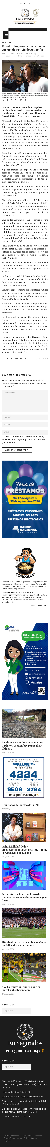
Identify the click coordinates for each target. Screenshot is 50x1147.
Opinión (19, 1138)
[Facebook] (21, 3)
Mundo (30, 1136)
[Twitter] (25, 3)
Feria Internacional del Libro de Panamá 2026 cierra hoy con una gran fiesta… (24, 897)
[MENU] (5, 35)
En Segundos (36, 54)
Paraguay (7, 56)
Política (7, 1136)
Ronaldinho (17, 56)
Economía (15, 1136)
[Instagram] (28, 3)
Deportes (6, 42)
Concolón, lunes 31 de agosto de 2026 (17, 592)
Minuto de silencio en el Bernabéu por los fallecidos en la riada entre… (25, 943)
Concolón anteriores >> (39, 606)
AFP (3, 54)
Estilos (26, 1138)
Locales (24, 1136)
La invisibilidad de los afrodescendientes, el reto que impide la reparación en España (24, 849)
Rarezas (34, 1138)
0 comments (43, 358)
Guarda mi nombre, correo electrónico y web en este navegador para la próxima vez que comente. (23, 439)
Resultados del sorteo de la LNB (20, 805)
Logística (7, 1141)
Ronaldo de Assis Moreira (34, 56)
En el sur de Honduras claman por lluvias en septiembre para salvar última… (22, 745)
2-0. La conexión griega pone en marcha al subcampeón (21, 988)
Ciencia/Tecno (9, 1138)
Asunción (24, 54)
